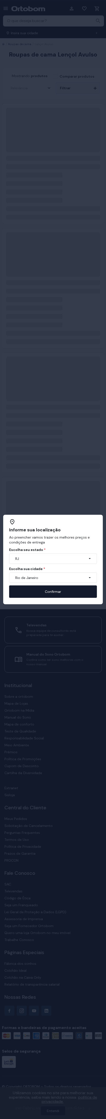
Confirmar (53, 591)
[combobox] (53, 558)
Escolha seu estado (27, 549)
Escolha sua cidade (27, 569)
